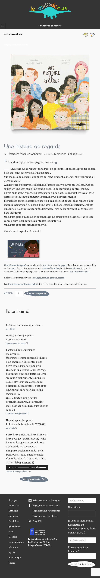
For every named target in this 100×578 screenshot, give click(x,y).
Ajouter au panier (37, 293)
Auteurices (14, 505)
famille (45, 278)
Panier (12, 563)
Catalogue (13, 511)
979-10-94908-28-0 (79, 271)
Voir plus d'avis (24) (34, 479)
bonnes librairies (51, 268)
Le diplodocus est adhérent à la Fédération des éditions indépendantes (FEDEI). (42, 542)
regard (61, 278)
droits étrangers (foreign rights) (23, 284)
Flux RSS (37, 521)
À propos (13, 500)
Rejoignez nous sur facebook (46, 505)
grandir (53, 278)
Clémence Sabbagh (65, 153)
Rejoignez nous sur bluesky (45, 516)
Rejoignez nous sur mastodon (46, 511)
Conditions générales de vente (14, 526)
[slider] (43, 467)
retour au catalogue (13, 34)
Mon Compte (15, 557)
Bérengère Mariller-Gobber (23, 153)
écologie (37, 278)
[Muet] (37, 467)
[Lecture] (9, 467)
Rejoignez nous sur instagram (47, 500)
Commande (14, 516)
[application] (27, 467)
